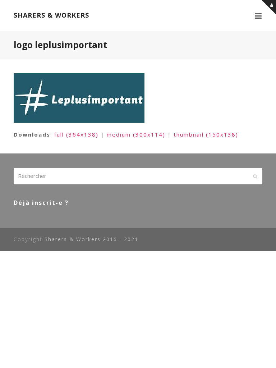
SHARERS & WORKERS (51, 15)
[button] (258, 15)
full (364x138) (76, 134)
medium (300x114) (136, 134)
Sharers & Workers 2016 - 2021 (91, 239)
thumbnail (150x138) (206, 134)
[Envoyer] (255, 176)
